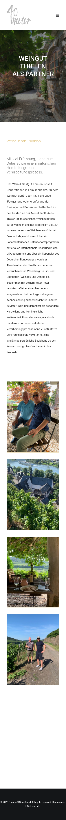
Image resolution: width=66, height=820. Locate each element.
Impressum (59, 802)
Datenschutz (34, 806)
